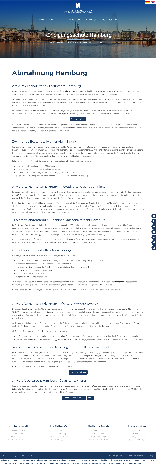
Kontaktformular (78, 397)
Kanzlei (43, 20)
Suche (119, 455)
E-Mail (66, 397)
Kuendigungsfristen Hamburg (51, 463)
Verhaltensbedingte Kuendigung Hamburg (71, 460)
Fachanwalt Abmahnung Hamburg (23, 463)
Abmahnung (102, 42)
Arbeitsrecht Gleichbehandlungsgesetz (105, 460)
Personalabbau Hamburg (41, 460)
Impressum (128, 455)
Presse (92, 20)
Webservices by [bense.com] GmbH (17, 455)
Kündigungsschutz (88, 42)
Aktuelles (82, 20)
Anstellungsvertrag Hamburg (76, 463)
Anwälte (53, 20)
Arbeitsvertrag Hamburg (99, 463)
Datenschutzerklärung (143, 455)
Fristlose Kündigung (78, 372)
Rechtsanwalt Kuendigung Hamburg (15, 460)
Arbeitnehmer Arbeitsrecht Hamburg (125, 463)
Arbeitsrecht (67, 20)
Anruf (90, 397)
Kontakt (113, 20)
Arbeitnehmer (73, 42)
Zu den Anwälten (78, 119)
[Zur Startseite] (78, 12)
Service (102, 20)
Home (51, 42)
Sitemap (112, 455)
